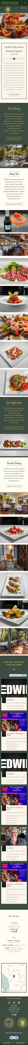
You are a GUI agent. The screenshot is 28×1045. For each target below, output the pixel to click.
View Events (7, 1042)
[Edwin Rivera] (14, 696)
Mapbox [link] (9, 990)
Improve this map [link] (22, 990)
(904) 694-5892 (14, 1011)
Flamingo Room (20, 1042)
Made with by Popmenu (11, 998)
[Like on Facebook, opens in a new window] (12, 932)
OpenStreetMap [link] (15, 990)
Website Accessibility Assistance (14, 1032)
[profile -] (22, 8)
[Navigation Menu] (26, 8)
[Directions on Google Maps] (14, 977)
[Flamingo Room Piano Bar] (9, 1022)
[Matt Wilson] (14, 845)
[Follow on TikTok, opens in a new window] (16, 932)
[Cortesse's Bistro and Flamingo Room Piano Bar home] (8, 9)
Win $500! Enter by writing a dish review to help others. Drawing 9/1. (10, 2)
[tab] (14, 675)
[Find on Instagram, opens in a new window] (14, 932)
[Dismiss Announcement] (25, 3)
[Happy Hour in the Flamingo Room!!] (14, 733)
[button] (14, 271)
